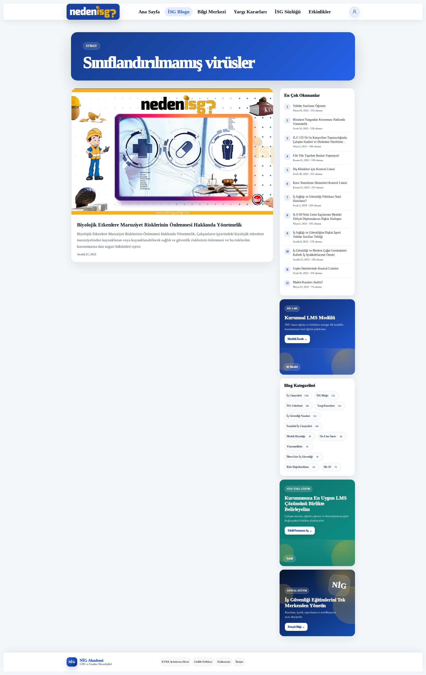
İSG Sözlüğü (288, 11)
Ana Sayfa (149, 11)
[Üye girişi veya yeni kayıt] (354, 12)
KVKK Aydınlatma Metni (175, 661)
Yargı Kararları (250, 11)
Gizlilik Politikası (203, 661)
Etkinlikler (320, 11)
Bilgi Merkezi (211, 11)
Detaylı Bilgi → (296, 626)
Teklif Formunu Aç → (300, 530)
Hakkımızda (223, 661)
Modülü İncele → (297, 338)
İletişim (239, 661)
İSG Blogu (178, 11)
